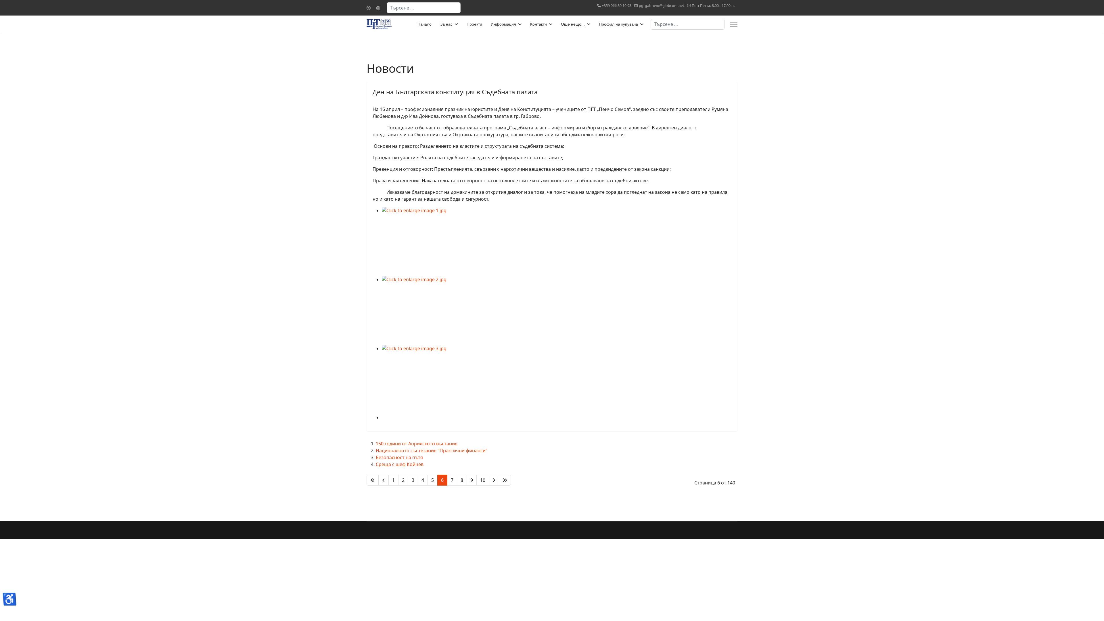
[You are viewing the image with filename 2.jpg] (556, 310)
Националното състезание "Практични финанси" (432, 450)
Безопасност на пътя (399, 457)
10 (482, 480)
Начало (424, 24)
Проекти (474, 24)
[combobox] (424, 7)
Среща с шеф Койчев (399, 464)
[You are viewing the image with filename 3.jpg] (556, 379)
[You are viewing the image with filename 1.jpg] (556, 241)
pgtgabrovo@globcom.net (661, 5)
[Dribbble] (369, 8)
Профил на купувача (618, 24)
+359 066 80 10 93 (616, 5)
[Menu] (733, 24)
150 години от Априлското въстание (416, 443)
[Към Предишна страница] (383, 480)
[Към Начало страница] (373, 480)
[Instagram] (378, 8)
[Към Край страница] (505, 480)
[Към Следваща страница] (494, 480)
